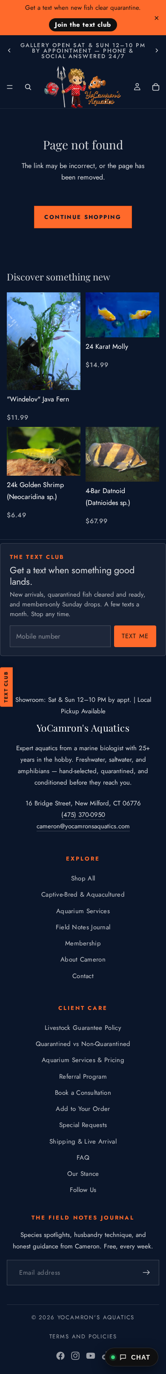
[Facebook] (60, 1356)
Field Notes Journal (83, 927)
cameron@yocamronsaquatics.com (83, 826)
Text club (6, 686)
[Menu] (10, 87)
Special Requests (83, 1125)
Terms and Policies (83, 1336)
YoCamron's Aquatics (96, 1317)
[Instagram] (75, 1356)
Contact (83, 976)
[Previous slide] (9, 50)
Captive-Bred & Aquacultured (83, 895)
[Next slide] (156, 50)
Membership (83, 943)
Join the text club (83, 24)
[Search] (28, 87)
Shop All (83, 878)
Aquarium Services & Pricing (83, 1060)
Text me (135, 636)
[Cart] (155, 87)
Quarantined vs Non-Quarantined (83, 1044)
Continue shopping (82, 217)
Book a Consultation (83, 1092)
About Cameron (83, 960)
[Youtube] (91, 1356)
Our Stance (83, 1173)
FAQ (83, 1157)
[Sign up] (146, 1273)
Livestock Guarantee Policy (83, 1027)
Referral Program (83, 1076)
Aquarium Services (83, 911)
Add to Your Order (83, 1108)
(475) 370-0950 (83, 814)
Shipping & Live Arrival (83, 1141)
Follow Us (83, 1190)
